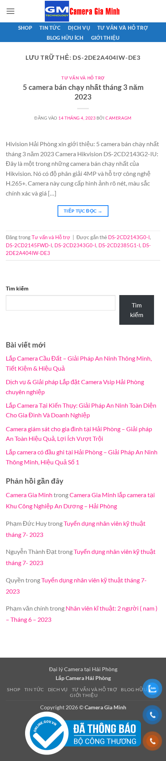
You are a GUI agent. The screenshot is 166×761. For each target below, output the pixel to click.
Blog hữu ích (65, 38)
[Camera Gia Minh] (83, 11)
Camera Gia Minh (29, 494)
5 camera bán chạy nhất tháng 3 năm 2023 (83, 92)
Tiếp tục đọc (83, 211)
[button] (10, 11)
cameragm (118, 117)
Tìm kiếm (17, 288)
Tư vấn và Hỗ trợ (122, 28)
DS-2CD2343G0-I (75, 245)
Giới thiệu (105, 38)
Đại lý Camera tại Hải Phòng (83, 669)
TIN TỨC (50, 28)
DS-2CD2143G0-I (129, 237)
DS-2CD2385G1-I (119, 245)
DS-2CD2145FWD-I (29, 245)
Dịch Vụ (79, 28)
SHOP (25, 28)
